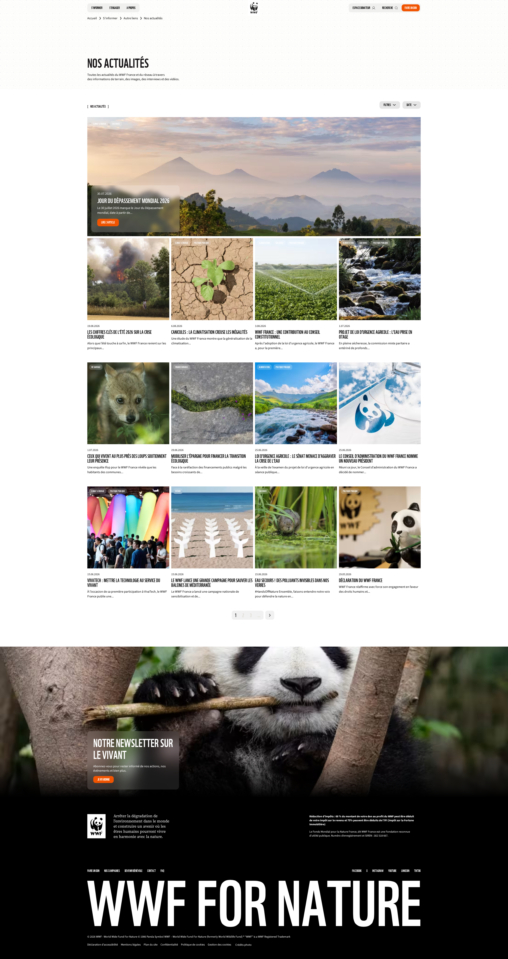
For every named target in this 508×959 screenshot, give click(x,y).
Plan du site (151, 945)
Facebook (357, 871)
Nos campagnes (112, 871)
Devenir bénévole (133, 871)
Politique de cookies (193, 945)
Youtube (392, 871)
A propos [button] (131, 8)
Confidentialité (169, 945)
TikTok (417, 871)
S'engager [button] (114, 8)
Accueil (92, 18)
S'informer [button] (96, 8)
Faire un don (411, 8)
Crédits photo (243, 945)
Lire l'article (108, 222)
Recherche (387, 8)
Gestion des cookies (219, 945)
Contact (151, 871)
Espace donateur (361, 8)
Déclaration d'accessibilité (102, 945)
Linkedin (405, 871)
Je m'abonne (103, 779)
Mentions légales (131, 945)
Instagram (377, 871)
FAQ (162, 871)
